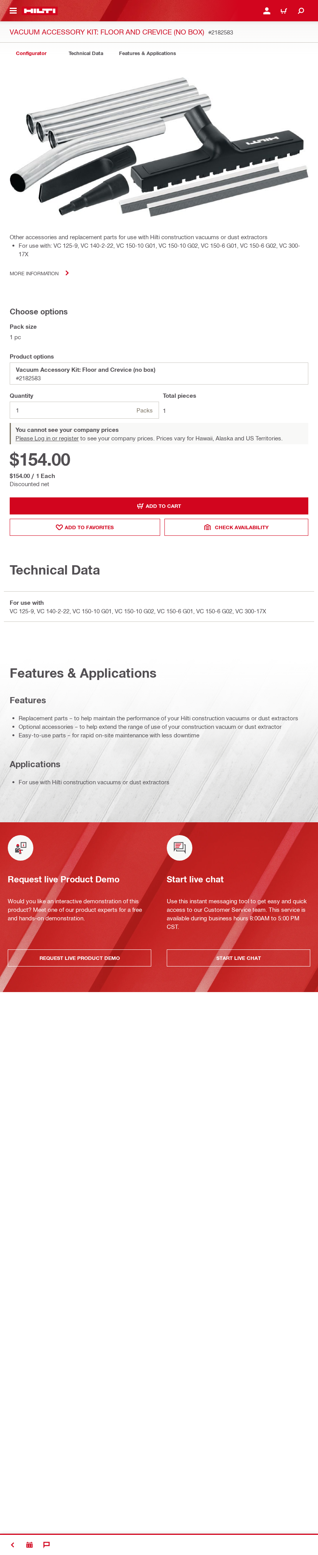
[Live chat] (46, 1544)
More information (34, 273)
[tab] (31, 53)
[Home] (40, 11)
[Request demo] (29, 1544)
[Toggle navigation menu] (13, 10)
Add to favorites (89, 527)
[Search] (300, 10)
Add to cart (163, 506)
